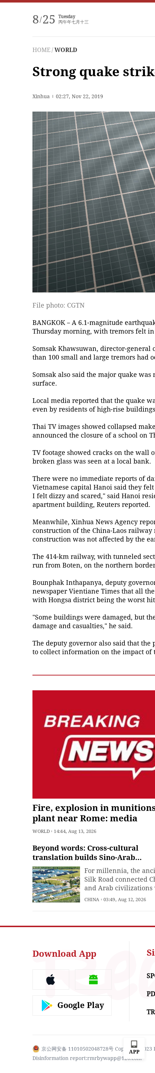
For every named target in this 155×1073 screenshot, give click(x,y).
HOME (41, 50)
